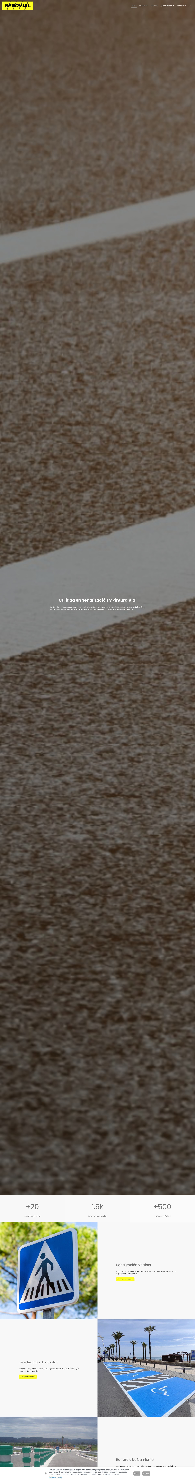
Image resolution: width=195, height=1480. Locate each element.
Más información (55, 1477)
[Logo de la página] (17, 6)
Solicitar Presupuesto (125, 1279)
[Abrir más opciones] (190, 6)
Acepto (137, 1473)
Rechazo (146, 1473)
